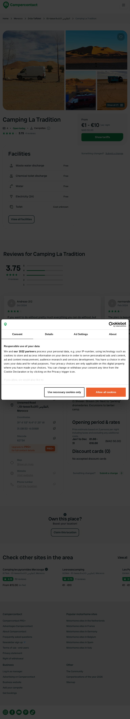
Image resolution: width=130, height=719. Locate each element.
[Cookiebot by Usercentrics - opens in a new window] (111, 324)
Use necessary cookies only (64, 392)
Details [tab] (49, 334)
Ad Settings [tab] (81, 334)
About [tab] (112, 334)
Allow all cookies (106, 392)
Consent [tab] (17, 334)
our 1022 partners (25, 351)
